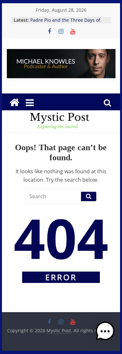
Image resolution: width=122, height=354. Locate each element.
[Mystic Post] (14, 102)
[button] (105, 334)
